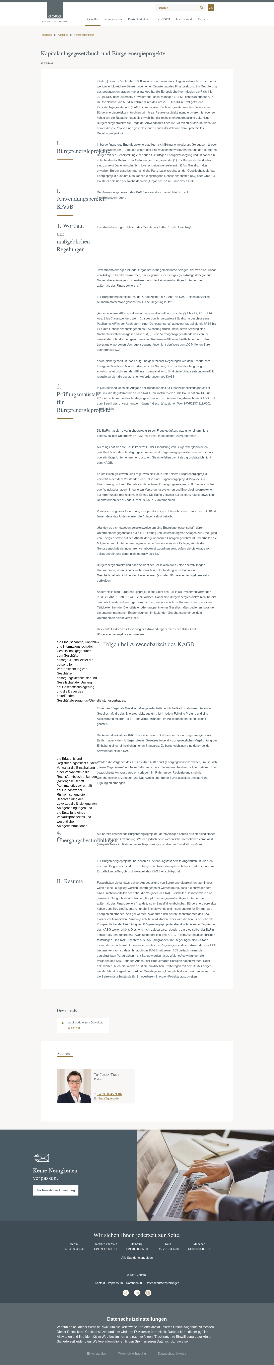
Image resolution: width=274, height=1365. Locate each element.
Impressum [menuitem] (115, 1283)
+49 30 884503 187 (109, 1094)
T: (95, 1094)
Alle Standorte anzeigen (137, 1257)
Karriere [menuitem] (203, 19)
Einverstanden (96, 1353)
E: (95, 1098)
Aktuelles (63, 34)
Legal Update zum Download (85, 1022)
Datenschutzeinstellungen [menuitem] (162, 1283)
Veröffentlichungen (84, 34)
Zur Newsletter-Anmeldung (56, 1190)
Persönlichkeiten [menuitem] (138, 19)
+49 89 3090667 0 (199, 1249)
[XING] (126, 1295)
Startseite (47, 34)
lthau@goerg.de (108, 1098)
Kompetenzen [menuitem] (113, 19)
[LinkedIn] (137, 1295)
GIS (211, 7)
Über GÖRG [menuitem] (162, 19)
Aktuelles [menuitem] (92, 19)
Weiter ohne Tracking (132, 1353)
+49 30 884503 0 (74, 1249)
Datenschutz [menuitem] (134, 1283)
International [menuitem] (184, 19)
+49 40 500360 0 (137, 1249)
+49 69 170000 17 (105, 1249)
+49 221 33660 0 (168, 1249)
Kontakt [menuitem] (100, 1283)
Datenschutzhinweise (172, 1353)
